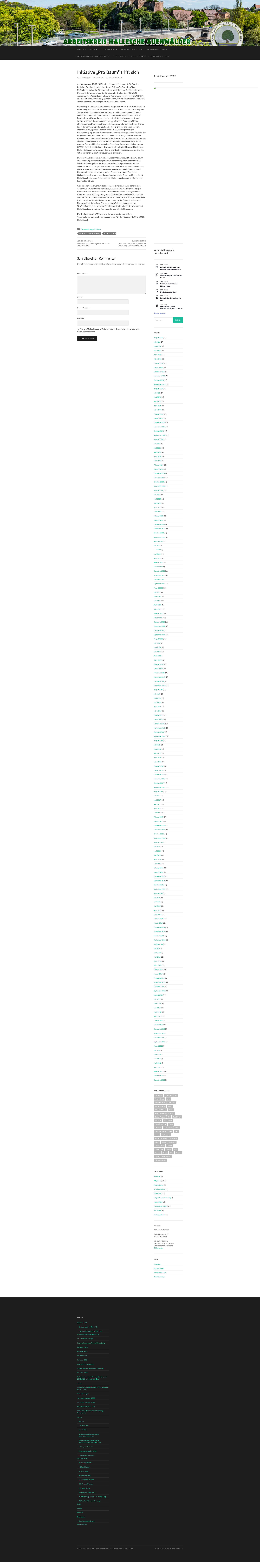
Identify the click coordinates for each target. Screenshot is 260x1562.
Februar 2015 (158, 919)
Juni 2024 (157, 448)
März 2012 (157, 1067)
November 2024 (159, 427)
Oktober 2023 (159, 482)
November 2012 (159, 1033)
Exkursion (158, 1120)
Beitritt (81, 1421)
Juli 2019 (157, 694)
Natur (157, 1145)
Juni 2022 (157, 550)
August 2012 (158, 1046)
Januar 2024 (158, 469)
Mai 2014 (157, 957)
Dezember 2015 (159, 876)
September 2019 (159, 685)
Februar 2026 (158, 363)
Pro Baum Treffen (110, 233)
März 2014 (157, 965)
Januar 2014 (158, 974)
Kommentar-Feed (160, 1273)
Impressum (155, 56)
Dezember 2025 (159, 372)
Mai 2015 (157, 906)
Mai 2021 (157, 601)
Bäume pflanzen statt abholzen (89, 233)
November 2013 (159, 982)
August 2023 (158, 490)
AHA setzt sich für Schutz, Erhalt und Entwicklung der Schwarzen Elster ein (132, 243)
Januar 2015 (158, 923)
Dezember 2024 (159, 422)
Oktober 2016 (159, 834)
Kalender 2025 (82, 1356)
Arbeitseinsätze (159, 1189)
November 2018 (159, 728)
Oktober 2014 (159, 936)
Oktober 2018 (159, 732)
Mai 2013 (157, 1008)
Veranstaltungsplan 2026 (86, 1406)
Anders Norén (169, 1548)
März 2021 (157, 609)
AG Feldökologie (84, 1467)
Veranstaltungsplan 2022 (87, 1451)
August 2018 (158, 741)
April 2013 (157, 1012)
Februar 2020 (158, 664)
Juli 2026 (157, 342)
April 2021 (157, 605)
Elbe (169, 1117)
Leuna (164, 1142)
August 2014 (158, 944)
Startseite (81, 49)
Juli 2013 (157, 999)
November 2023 (159, 478)
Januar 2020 (158, 668)
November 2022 (159, 528)
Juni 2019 (157, 698)
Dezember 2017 (159, 774)
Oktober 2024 (159, 431)
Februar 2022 (158, 562)
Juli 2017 (157, 796)
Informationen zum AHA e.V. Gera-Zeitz (91, 1343)
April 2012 (157, 1063)
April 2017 (157, 808)
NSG (162, 1145)
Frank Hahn (98, 78)
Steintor (178, 1153)
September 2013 (159, 991)
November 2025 (159, 376)
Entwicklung (177, 1117)
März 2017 (157, 813)
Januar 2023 (158, 520)
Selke (171, 1153)
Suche (167, 56)
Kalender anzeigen (160, 313)
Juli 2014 (157, 948)
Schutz (165, 1153)
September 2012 (159, 1042)
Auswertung (171, 1102)
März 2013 (157, 1016)
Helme (157, 1135)
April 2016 (157, 859)
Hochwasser (166, 1135)
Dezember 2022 (159, 524)
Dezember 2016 (159, 825)
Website (80, 318)
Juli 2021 (157, 592)
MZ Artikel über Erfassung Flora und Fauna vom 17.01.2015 (93, 243)
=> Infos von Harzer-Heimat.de (88, 1334)
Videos (79, 1508)
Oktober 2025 (159, 380)
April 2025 (157, 405)
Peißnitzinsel (159, 1149)
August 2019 (158, 690)
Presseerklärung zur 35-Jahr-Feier (90, 1331)
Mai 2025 (157, 401)
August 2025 (158, 389)
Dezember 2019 (159, 673)
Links (133, 56)
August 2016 (158, 842)
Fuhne (177, 1128)
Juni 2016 (157, 851)
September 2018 (159, 736)
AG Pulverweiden (85, 1475)
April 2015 (157, 910)
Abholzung (168, 1095)
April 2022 (157, 558)
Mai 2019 (157, 702)
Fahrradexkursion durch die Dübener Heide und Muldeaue (170, 268)
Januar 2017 (158, 821)
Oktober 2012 (159, 1037)
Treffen (157, 1156)
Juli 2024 (157, 444)
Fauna (171, 1124)
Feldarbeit (158, 1128)
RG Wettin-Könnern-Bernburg (89, 1501)
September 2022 (159, 537)
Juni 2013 (157, 1003)
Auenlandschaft (160, 1102)
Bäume (171, 1110)
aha (176, 1095)
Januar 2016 (158, 872)
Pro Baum (97, 229)
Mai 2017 (157, 804)
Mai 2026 (157, 350)
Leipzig (157, 1142)
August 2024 (158, 439)
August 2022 (158, 541)
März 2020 (157, 660)
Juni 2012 (157, 1054)
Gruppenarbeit (127, 49)
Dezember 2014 (159, 927)
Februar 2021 (158, 613)
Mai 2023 (157, 503)
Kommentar (82, 273)
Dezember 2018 (159, 724)
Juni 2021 (157, 596)
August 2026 (158, 338)
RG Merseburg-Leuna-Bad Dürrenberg (92, 1497)
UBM (140, 49)
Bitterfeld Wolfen (160, 1110)
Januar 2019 (158, 719)
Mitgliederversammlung (168, 292)
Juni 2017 (157, 800)
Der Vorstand (83, 1425)
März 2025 (157, 410)
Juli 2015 (157, 897)
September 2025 (159, 384)
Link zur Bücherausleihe (85, 1364)
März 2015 (157, 914)
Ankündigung (158, 1185)
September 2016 (159, 838)
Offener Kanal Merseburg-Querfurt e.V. (93, 56)
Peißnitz (169, 1145)
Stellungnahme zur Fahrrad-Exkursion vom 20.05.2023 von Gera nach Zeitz (92, 1378)
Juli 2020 (157, 643)
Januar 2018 (158, 770)
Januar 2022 (158, 567)
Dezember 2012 (159, 1029)
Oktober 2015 (159, 885)
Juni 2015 (157, 902)
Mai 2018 (157, 753)
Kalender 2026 (82, 1360)
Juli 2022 (157, 545)
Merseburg (171, 1142)
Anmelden (157, 1264)
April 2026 (157, 355)
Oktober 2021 (159, 579)
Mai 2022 (157, 554)
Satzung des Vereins (86, 1447)
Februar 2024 (158, 465)
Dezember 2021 (159, 571)
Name (80, 297)
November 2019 (159, 677)
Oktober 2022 (159, 533)
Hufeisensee (173, 1138)
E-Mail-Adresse (83, 308)
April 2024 (157, 456)
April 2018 (157, 757)
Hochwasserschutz (161, 1138)
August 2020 (158, 639)
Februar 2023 (158, 516)
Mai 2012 (157, 1059)
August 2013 (158, 995)
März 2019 (157, 711)
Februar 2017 (158, 817)
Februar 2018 (158, 766)
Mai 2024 (157, 452)
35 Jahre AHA (120, 56)
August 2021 (158, 588)
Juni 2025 (157, 397)
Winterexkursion (160, 1160)
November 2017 (159, 779)
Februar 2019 (158, 715)
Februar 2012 (158, 1071)
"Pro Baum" (158, 1095)
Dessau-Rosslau (160, 1117)
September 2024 (159, 435)
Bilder (170, 1106)
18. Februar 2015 (84, 78)
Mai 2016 (157, 855)
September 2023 (159, 486)
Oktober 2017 (159, 783)
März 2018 (157, 762)
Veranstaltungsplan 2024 (86, 1402)
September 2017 (159, 787)
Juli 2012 (157, 1050)
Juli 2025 (157, 393)
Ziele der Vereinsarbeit (87, 1455)
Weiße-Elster (166, 1156)
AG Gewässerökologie (156, 49)
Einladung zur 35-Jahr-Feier (88, 1327)
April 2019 (157, 707)
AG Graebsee (83, 1471)
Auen (168, 1099)
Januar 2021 (158, 618)
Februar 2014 (158, 970)
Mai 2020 (157, 651)
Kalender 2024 (82, 1351)
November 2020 (159, 626)
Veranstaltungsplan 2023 (86, 1398)
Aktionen (157, 1176)
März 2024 (157, 461)
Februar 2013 (158, 1020)
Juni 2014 (157, 953)
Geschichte (83, 1430)
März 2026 (157, 359)
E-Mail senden (158, 1248)
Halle (176, 1131)
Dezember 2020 (159, 622)
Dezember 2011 (159, 1080)
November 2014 (159, 931)
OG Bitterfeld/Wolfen (86, 1480)
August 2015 (158, 893)
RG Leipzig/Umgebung (86, 1492)
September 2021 (159, 584)
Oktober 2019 (159, 681)
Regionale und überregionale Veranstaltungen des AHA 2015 (90, 1441)
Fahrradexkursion (160, 1124)
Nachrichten (158, 1202)
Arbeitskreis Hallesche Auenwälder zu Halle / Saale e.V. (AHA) (108, 1548)
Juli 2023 (157, 495)
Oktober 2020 (159, 630)
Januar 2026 (158, 367)
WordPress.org (159, 1277)
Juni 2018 (157, 749)
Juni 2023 (157, 499)
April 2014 (157, 961)
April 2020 (157, 656)
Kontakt (143, 56)
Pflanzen (168, 1149)
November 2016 (159, 830)
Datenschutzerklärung (86, 1521)
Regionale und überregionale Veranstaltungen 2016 (89, 1435)
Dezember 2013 (159, 978)
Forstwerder (168, 1128)
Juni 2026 (157, 346)
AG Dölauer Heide (85, 1463)
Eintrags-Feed (159, 1268)
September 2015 (159, 889)
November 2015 (159, 880)
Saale (175, 1149)
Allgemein (157, 1181)
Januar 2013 (158, 1025)
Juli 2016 (157, 847)
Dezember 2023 (159, 473)
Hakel (170, 1131)
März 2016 (157, 864)
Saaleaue (157, 1153)
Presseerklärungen (87, 229)
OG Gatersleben (84, 1488)
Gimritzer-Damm (160, 1131)
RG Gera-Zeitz (82, 1372)
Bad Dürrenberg (160, 1106)
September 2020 (159, 634)
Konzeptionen (82, 1524)
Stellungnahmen (159, 1215)
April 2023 (157, 507)
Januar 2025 (158, 418)
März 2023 (157, 512)
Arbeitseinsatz (159, 1099)
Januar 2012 (158, 1076)
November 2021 (159, 575)
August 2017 (158, 791)
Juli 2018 (157, 745)
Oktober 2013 (159, 986)
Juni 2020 (157, 647)
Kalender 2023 (82, 1347)
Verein (92, 49)
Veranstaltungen (108, 49)
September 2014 (159, 940)
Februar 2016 (158, 868)
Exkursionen (168, 1120)
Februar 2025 (158, 414)
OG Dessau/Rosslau (86, 1484)
